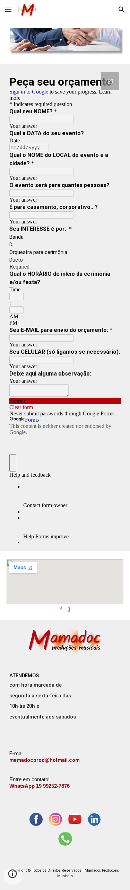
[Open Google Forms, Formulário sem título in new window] (110, 81)
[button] (8, 9)
